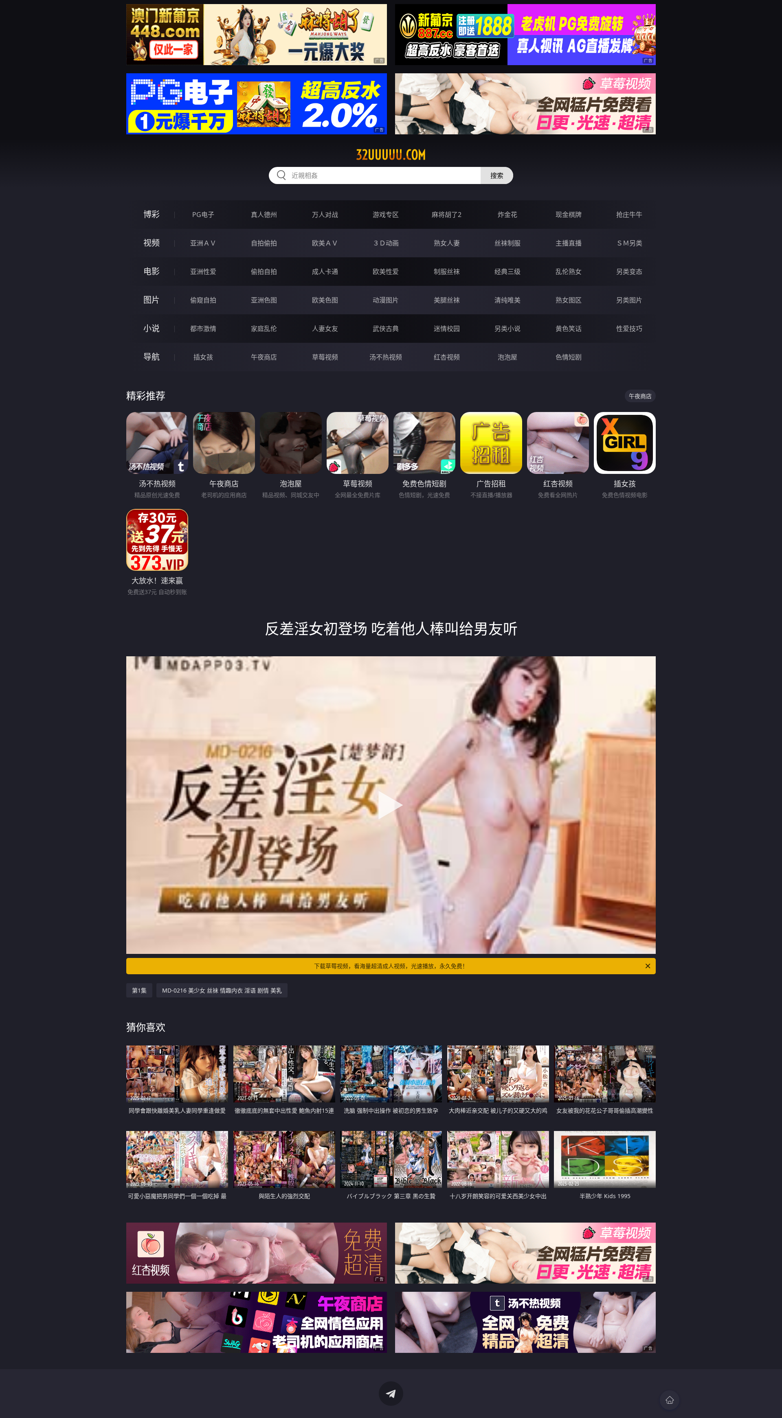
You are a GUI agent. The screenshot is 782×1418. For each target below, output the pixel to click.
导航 (151, 356)
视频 (151, 242)
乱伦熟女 (569, 271)
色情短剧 (569, 357)
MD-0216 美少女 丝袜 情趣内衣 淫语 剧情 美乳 (222, 990)
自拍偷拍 (264, 243)
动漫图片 (386, 300)
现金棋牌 (569, 214)
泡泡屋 (507, 357)
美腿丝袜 (447, 300)
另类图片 (629, 300)
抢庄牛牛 (629, 214)
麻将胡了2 (446, 214)
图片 (151, 299)
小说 (151, 328)
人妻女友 (325, 328)
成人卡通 (325, 271)
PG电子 (203, 214)
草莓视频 (325, 357)
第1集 (139, 990)
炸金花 (507, 214)
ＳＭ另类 (629, 243)
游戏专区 (386, 214)
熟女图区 (569, 300)
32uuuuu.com (391, 155)
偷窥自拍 (203, 300)
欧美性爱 (386, 271)
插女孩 (203, 357)
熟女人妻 (447, 243)
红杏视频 (447, 357)
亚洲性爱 (203, 271)
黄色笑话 (569, 328)
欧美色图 (325, 300)
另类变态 (629, 271)
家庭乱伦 (264, 328)
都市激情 (203, 328)
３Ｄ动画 (386, 243)
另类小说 (507, 328)
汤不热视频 (385, 357)
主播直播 (569, 243)
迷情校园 (447, 328)
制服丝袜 (447, 271)
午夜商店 (264, 357)
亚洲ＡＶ (203, 243)
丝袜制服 (507, 243)
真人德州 (264, 214)
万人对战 (325, 214)
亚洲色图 (264, 300)
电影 (151, 271)
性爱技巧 (629, 328)
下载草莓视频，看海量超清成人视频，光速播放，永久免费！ (391, 966)
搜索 (496, 175)
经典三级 (507, 271)
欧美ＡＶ (325, 243)
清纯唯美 (507, 300)
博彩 (151, 214)
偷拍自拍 (264, 271)
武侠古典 (386, 328)
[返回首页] (669, 1400)
